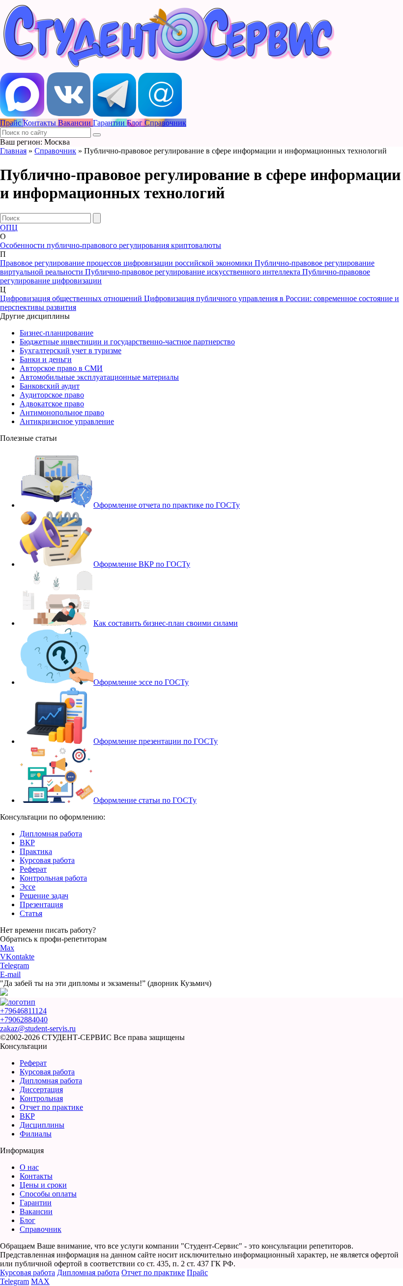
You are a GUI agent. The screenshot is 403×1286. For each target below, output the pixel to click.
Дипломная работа (51, 833)
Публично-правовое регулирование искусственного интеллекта (193, 272)
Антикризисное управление (67, 421)
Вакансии (36, 1211)
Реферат (33, 869)
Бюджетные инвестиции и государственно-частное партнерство (127, 341)
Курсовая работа (47, 860)
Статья (31, 913)
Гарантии (36, 1202)
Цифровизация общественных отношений (72, 298)
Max (7, 948)
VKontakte (17, 956)
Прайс (197, 1272)
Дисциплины (42, 1125)
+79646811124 (23, 1011)
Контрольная (41, 1098)
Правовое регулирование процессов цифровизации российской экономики (127, 263)
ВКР (27, 842)
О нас (29, 1167)
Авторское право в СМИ (61, 368)
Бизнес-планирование (56, 333)
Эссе (27, 887)
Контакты (36, 1176)
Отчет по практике (51, 1107)
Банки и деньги (46, 359)
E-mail (10, 974)
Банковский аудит (50, 386)
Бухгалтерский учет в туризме (70, 350)
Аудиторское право (52, 395)
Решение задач (44, 895)
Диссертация (41, 1089)
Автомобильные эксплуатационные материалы (99, 377)
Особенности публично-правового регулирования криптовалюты (110, 245)
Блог (27, 1220)
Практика (36, 851)
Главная (13, 151)
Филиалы (36, 1134)
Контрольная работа (53, 878)
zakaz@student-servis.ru (38, 1028)
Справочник (55, 151)
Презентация (41, 904)
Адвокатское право (52, 403)
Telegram (14, 965)
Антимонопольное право (62, 412)
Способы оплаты (48, 1194)
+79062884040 (24, 1019)
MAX (40, 1281)
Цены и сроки (43, 1185)
